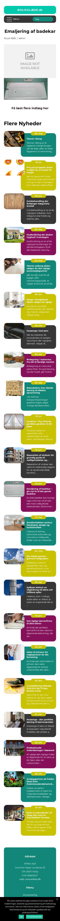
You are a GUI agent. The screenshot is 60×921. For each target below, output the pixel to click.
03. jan (38, 647)
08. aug (38, 133)
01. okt (38, 807)
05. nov (38, 325)
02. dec (38, 680)
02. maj (38, 260)
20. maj (38, 229)
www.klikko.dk (33, 879)
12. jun (38, 450)
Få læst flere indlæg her (30, 108)
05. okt (38, 354)
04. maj (38, 551)
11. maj (38, 517)
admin (22, 38)
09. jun (38, 196)
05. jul (38, 162)
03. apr (38, 582)
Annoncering (30, 894)
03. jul (38, 416)
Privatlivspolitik (34, 917)
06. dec (38, 294)
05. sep (38, 382)
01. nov (38, 714)
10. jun (38, 483)
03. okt (38, 742)
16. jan (38, 615)
